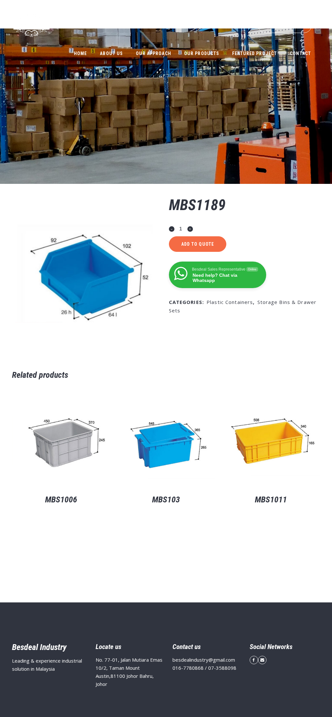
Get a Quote (285, 25)
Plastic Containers (230, 302)
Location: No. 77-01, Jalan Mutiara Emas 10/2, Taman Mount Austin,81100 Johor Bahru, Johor (177, 5)
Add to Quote (197, 244)
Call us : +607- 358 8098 (298, 5)
